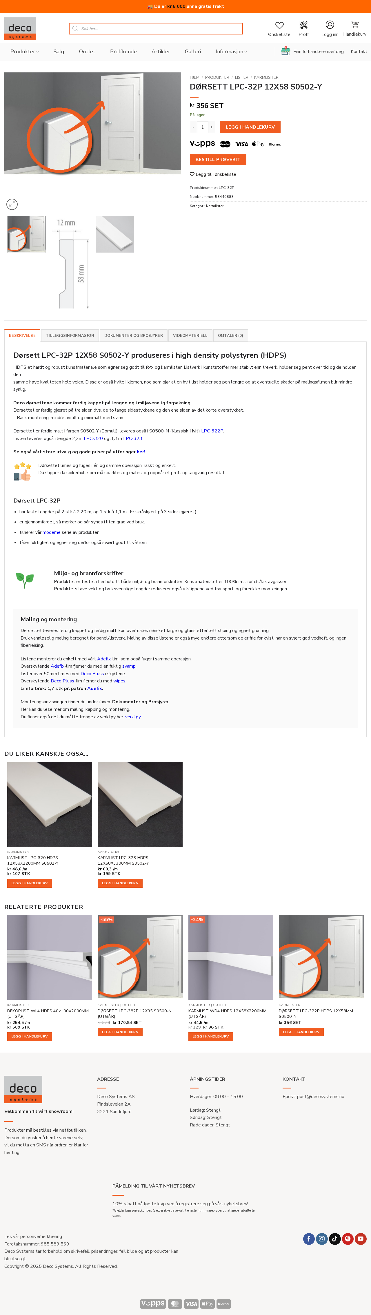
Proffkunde (123, 51)
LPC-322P (212, 431)
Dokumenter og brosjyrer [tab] (133, 335)
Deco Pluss (92, 674)
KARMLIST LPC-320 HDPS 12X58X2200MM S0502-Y (33, 860)
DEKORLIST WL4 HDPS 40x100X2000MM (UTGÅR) (48, 1013)
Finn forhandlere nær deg (318, 51)
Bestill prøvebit (218, 159)
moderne (52, 532)
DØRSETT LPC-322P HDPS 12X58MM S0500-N (316, 1013)
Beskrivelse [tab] (22, 335)
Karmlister (266, 77)
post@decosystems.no (320, 1096)
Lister (241, 77)
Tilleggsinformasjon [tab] (70, 335)
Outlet (87, 51)
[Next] (170, 142)
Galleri (193, 51)
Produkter (22, 51)
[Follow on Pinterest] (348, 1239)
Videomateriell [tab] (190, 335)
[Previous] (15, 142)
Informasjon (229, 51)
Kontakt (359, 51)
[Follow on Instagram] (322, 1239)
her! (141, 452)
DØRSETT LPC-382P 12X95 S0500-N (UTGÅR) (135, 1013)
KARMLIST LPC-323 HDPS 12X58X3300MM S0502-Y (123, 860)
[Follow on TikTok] (335, 1239)
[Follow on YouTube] (361, 1239)
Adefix (104, 659)
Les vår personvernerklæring (33, 1236)
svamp (129, 666)
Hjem (194, 77)
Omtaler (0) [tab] (230, 335)
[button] (330, 29)
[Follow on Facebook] (309, 1239)
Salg (59, 51)
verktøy (133, 717)
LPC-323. (133, 438)
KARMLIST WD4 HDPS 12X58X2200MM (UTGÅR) (227, 1013)
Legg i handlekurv (250, 127)
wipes (119, 681)
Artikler (161, 51)
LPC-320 (93, 438)
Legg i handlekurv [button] (30, 883)
